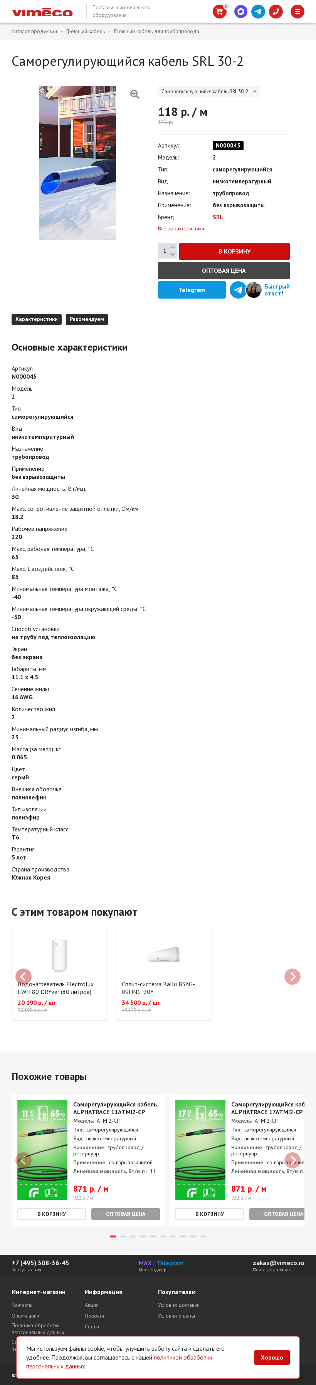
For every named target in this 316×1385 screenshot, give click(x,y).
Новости (94, 1315)
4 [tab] (143, 1236)
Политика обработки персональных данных (38, 1329)
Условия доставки (179, 1304)
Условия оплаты (176, 1315)
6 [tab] (163, 1236)
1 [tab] (113, 1236)
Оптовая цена (224, 270)
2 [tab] (123, 1236)
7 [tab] (173, 1236)
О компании (25, 1315)
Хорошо (272, 1357)
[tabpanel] (89, 1160)
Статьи (92, 1326)
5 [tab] (153, 1236)
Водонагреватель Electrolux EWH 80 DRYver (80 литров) (56, 988)
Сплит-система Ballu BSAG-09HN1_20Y (158, 988)
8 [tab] (183, 1236)
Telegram (170, 1263)
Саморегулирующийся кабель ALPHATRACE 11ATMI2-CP (115, 1108)
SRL (218, 217)
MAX (145, 1263)
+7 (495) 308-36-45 (40, 1263)
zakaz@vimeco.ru (278, 1263)
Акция (92, 1304)
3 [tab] (133, 1236)
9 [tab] (193, 1236)
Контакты (22, 1304)
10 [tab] (203, 1236)
